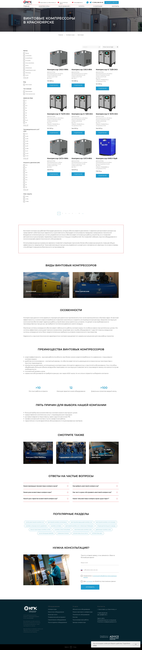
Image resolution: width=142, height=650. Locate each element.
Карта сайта (100, 618)
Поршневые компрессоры (71, 457)
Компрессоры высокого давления (36, 526)
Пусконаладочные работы (81, 619)
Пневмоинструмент (63, 533)
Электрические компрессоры (83, 529)
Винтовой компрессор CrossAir (105, 522)
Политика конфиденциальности (106, 622)
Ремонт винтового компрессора (82, 612)
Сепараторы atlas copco (80, 533)
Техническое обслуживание (81, 614)
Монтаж (75, 617)
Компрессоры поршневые (62, 529)
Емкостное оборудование (56, 612)
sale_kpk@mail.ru (78, 2)
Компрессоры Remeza (36, 457)
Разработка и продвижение (104, 636)
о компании (97, 6)
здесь (95, 645)
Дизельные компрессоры (103, 529)
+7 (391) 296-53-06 (97, 2)
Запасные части (52, 614)
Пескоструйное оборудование (57, 622)
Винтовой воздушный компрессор (81, 522)
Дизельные (31, 291)
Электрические (82, 291)
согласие (89, 581)
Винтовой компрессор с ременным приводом (79, 526)
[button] (111, 2)
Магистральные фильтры (46, 533)
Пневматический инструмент (56, 617)
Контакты (115, 6)
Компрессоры (44, 6)
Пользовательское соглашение (106, 620)
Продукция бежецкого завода (106, 526)
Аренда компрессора (79, 622)
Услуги (81, 6)
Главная (26, 6)
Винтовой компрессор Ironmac (57, 522)
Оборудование (63, 6)
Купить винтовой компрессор (35, 522)
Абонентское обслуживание (81, 609)
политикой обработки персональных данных (100, 576)
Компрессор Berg (56, 526)
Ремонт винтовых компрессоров (40, 529)
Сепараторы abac (97, 533)
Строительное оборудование (57, 619)
